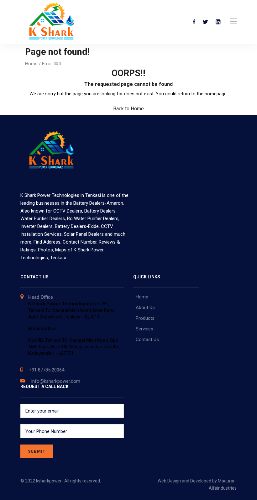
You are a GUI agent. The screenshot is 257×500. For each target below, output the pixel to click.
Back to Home (128, 109)
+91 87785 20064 (46, 370)
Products (145, 318)
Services (144, 329)
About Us (145, 307)
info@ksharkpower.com (55, 381)
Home (31, 63)
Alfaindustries (223, 488)
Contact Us (147, 339)
